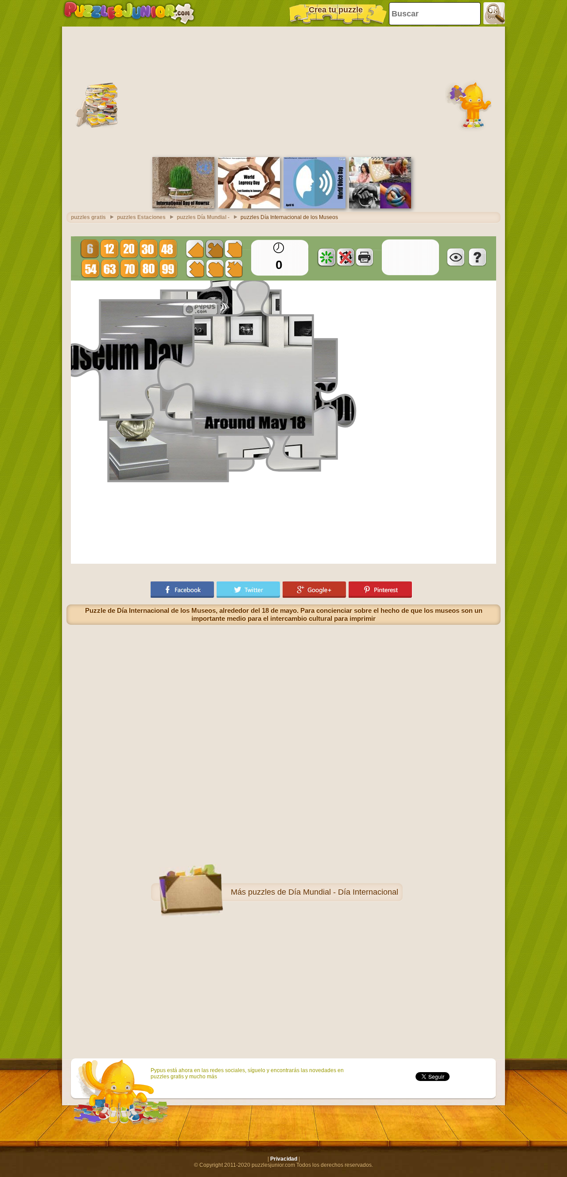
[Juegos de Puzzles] (129, 13)
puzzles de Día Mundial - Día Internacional (323, 892)
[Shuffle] (326, 257)
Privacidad (283, 1159)
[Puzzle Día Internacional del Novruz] (183, 207)
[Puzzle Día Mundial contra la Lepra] (249, 207)
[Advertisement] (283, 91)
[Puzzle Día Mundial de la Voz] (315, 207)
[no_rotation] (345, 257)
